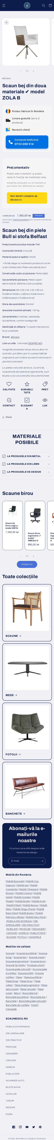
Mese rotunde (28, 989)
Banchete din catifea (17, 1005)
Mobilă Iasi (23, 885)
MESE (10, 695)
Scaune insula (36, 957)
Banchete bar (38, 997)
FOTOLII (11, 754)
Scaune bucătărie (26, 953)
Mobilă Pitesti (13, 905)
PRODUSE (25, 929)
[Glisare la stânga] (20, 71)
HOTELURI (11, 1094)
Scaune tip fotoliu (15, 965)
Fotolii (34, 1005)
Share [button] (9, 417)
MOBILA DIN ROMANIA (19, 921)
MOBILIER (12, 929)
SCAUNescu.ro (22, 1138)
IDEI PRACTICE (30, 925)
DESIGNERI (38, 929)
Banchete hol (29, 993)
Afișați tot (27, 564)
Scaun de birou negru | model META (11, 525)
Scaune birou (37, 961)
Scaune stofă (25, 973)
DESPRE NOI (35, 343)
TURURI (10, 1101)
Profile (9, 1114)
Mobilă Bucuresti (15, 881)
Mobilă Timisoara (28, 889)
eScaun (15, 337)
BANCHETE (14, 813)
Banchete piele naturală (32, 1001)
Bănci (17, 993)
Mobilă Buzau (26, 913)
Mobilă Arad (38, 901)
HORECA (24, 933)
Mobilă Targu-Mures (24, 909)
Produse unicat (35, 965)
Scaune (10, 953)
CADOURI (11, 933)
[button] (3, 5)
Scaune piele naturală (18, 969)
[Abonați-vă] (42, 861)
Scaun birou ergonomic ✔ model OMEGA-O (34, 537)
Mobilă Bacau (30, 905)
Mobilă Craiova (23, 893)
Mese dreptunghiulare (27, 985)
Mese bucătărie (32, 977)
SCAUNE (12, 635)
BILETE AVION (13, 1087)
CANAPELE (35, 937)
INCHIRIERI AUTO (15, 1081)
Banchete (11, 1001)
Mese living (12, 981)
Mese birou (26, 981)
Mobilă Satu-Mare (36, 917)
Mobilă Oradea (22, 897)
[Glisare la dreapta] (33, 71)
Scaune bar (20, 957)
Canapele (11, 1009)
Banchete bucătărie (17, 997)
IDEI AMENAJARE (15, 1033)
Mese (19, 977)
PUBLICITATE (37, 933)
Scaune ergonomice (17, 961)
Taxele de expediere (21, 220)
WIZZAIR (10, 1107)
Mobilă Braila (22, 901)
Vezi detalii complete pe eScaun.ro (23, 198)
